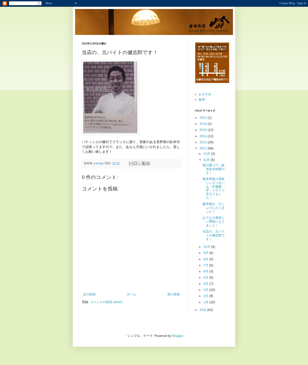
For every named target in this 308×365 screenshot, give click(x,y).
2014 (204, 136)
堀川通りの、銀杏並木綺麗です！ (213, 169)
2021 (204, 117)
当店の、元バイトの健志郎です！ (213, 235)
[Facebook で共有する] (144, 163)
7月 (206, 265)
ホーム (131, 294)
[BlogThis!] (135, 163)
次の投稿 (89, 294)
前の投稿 (173, 294)
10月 (207, 247)
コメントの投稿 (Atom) (106, 302)
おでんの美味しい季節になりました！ (213, 221)
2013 (204, 142)
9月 (206, 253)
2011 (203, 310)
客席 (202, 99)
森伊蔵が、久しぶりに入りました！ (213, 207)
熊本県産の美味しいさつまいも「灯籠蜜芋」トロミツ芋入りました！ (213, 188)
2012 (204, 148)
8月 (206, 259)
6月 (206, 271)
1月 (206, 302)
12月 (207, 153)
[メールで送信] (131, 163)
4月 (206, 283)
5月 (206, 277)
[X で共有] (139, 163)
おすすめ (205, 94)
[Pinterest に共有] (148, 163)
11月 (207, 160)
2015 (204, 130)
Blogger (177, 336)
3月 (206, 290)
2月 (206, 296)
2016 (204, 123)
